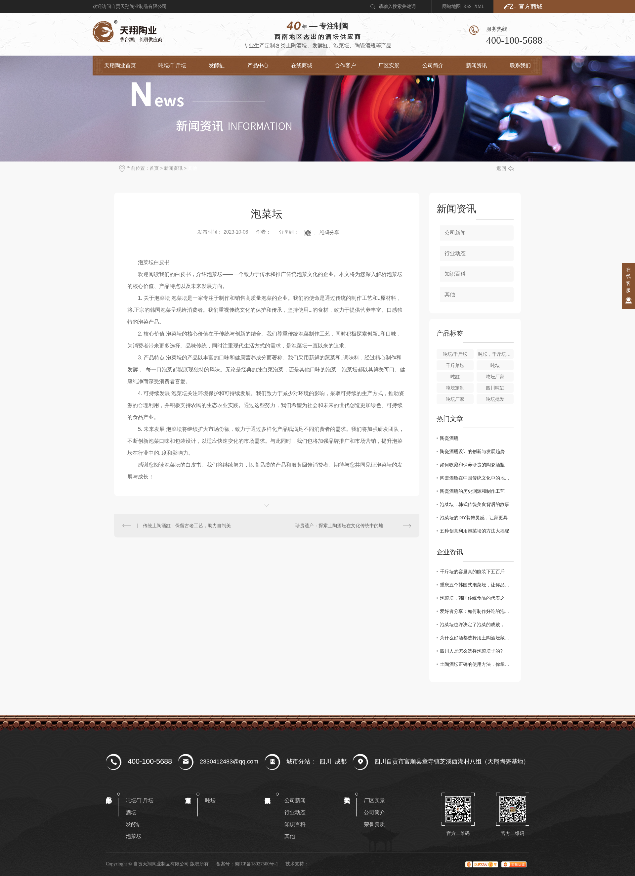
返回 (501, 168)
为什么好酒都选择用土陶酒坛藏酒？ (477, 637)
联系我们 (520, 65)
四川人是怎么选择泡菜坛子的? (471, 651)
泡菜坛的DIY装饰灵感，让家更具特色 (477, 517)
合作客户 (345, 65)
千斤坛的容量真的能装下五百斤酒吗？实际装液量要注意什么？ (477, 571)
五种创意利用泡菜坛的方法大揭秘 (474, 530)
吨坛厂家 (495, 376)
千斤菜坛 (455, 365)
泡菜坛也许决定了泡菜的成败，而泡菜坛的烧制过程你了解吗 (477, 624)
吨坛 (495, 365)
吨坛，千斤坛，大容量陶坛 (496, 354)
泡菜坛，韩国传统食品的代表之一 (474, 598)
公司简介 (433, 65)
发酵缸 (217, 65)
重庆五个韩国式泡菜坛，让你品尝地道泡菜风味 (477, 584)
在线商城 (301, 65)
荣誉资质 (374, 824)
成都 (341, 761)
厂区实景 (389, 65)
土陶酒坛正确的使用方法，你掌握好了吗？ (477, 664)
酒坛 (131, 812)
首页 (154, 168)
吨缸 (455, 376)
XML (479, 6)
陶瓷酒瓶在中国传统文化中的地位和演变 (477, 478)
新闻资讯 (476, 65)
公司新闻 (455, 233)
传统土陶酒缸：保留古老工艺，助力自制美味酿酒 (190, 525)
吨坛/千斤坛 (172, 65)
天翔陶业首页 (120, 65)
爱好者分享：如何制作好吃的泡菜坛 (477, 611)
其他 (192, 168)
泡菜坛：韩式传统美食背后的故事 (474, 504)
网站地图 (451, 6)
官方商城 (530, 6)
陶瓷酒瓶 (449, 438)
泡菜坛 (134, 836)
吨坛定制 (455, 388)
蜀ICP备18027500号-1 (256, 863)
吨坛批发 (495, 399)
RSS (467, 6)
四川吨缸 (495, 388)
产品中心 (258, 65)
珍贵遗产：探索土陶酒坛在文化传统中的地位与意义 (348, 525)
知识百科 (455, 274)
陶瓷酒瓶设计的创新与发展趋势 (472, 451)
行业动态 (455, 253)
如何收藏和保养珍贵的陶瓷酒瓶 (472, 464)
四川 (325, 761)
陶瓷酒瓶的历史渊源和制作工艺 (472, 491)
